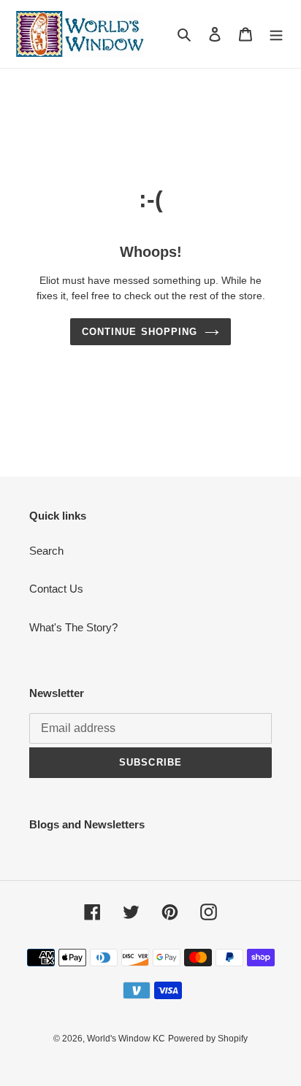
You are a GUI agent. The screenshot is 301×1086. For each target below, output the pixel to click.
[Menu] (276, 34)
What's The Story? (73, 627)
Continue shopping (139, 331)
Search (46, 550)
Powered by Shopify (208, 1038)
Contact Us (56, 588)
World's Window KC (126, 1038)
